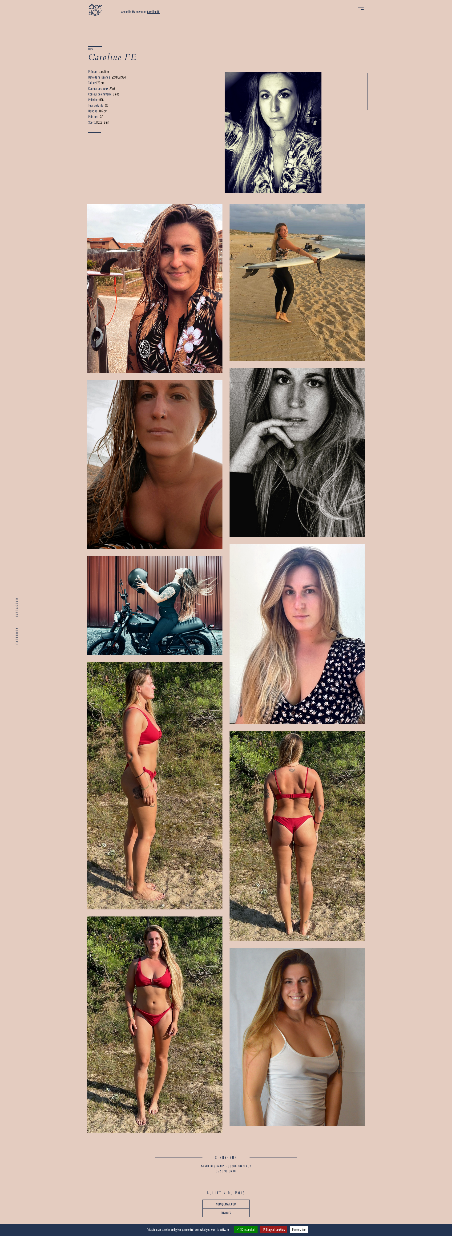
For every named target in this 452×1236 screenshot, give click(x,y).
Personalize (299, 1229)
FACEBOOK (17, 635)
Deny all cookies (275, 1229)
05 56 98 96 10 (226, 1171)
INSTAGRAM (17, 607)
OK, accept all (247, 1229)
